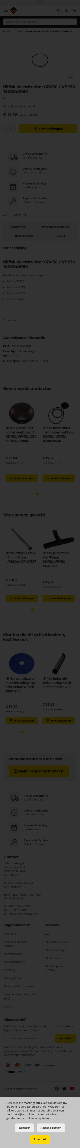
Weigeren (25, 1128)
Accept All (40, 1139)
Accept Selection (51, 1128)
